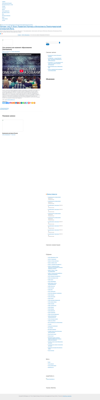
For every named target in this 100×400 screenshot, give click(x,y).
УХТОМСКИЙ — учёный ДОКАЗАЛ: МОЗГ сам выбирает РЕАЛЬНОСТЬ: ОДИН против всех (55, 59)
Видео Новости (52, 194)
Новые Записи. (5, 18)
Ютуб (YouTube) (51, 350)
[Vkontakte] (7, 103)
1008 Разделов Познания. (7, 3)
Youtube (3, 6)
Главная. (3, 1)
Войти (49, 362)
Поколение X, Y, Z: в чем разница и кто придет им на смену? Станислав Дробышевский (55, 63)
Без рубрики (50, 327)
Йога (3, 14)
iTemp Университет (5, 10)
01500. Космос (51, 298)
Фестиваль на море (5, 12)
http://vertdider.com (11, 99)
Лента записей (51, 363)
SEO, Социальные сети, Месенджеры (55, 322)
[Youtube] (29, 103)
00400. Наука (50, 279)
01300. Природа (51, 294)
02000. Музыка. (51, 307)
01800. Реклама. (51, 303)
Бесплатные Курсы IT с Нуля (7, 4)
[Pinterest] (18, 103)
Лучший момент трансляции (53, 205)
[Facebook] (9, 103)
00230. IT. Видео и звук (52, 262)
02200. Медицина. (51, 310)
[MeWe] (21, 103)
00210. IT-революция (52, 259)
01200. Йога (50, 289)
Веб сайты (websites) (52, 329)
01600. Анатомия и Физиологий (54, 300)
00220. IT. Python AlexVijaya (53, 260)
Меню (3, 17)
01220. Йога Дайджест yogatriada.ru (55, 293)
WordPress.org (51, 367)
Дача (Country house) (52, 334)
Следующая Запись (4, 109)
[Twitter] (5, 103)
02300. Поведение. (51, 312)
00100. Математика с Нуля (53, 257)
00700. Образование (16, 51)
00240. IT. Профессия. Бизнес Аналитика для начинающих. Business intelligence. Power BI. (55, 267)
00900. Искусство (51, 286)
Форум (3, 9)
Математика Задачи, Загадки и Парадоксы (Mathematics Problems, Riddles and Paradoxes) (54, 339)
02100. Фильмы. (51, 308)
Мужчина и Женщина (6, 15)
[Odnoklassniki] (12, 103)
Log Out (3, 20)
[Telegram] (0, 33)
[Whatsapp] (23, 103)
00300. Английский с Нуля (53, 277)
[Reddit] (14, 103)
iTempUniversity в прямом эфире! (54, 197)
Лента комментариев (52, 365)
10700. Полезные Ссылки (53, 318)
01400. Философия (51, 296)
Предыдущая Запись (4, 108)
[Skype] (27, 103)
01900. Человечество (52, 305)
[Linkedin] (16, 103)
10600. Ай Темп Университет (53, 314)
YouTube (49, 324)
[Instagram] (10, 103)
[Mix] (20, 103)
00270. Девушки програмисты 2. (54, 276)
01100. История (51, 287)
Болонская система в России (10, 133)
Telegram (4, 7)
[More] (34, 103)
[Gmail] (31, 103)
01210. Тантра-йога (51, 291)
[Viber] (25, 103)
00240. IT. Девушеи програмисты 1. (54, 264)
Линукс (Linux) (51, 335)
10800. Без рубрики (51, 320)
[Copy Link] (32, 103)
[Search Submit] (59, 43)
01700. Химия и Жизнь (52, 301)
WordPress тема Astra (67, 396)
